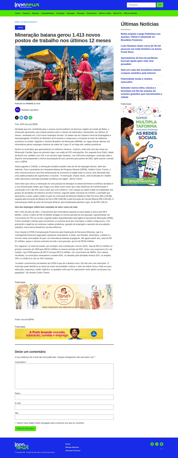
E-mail (18, 403)
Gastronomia (92, 13)
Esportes (35, 13)
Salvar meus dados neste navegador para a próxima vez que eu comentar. (50, 423)
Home (17, 22)
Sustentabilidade (47, 13)
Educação (80, 13)
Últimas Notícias (28, 22)
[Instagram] (157, 444)
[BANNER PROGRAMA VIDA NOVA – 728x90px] (59, 339)
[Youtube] (161, 444)
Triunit (161, 449)
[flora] (64, 308)
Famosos (26, 13)
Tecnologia (60, 13)
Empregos (71, 13)
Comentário (21, 362)
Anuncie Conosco (73, 450)
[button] (17, 118)
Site (16, 413)
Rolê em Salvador (130, 13)
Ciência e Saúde (105, 13)
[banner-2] (141, 185)
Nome (17, 393)
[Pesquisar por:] (141, 5)
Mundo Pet (117, 13)
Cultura (17, 13)
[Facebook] (152, 444)
